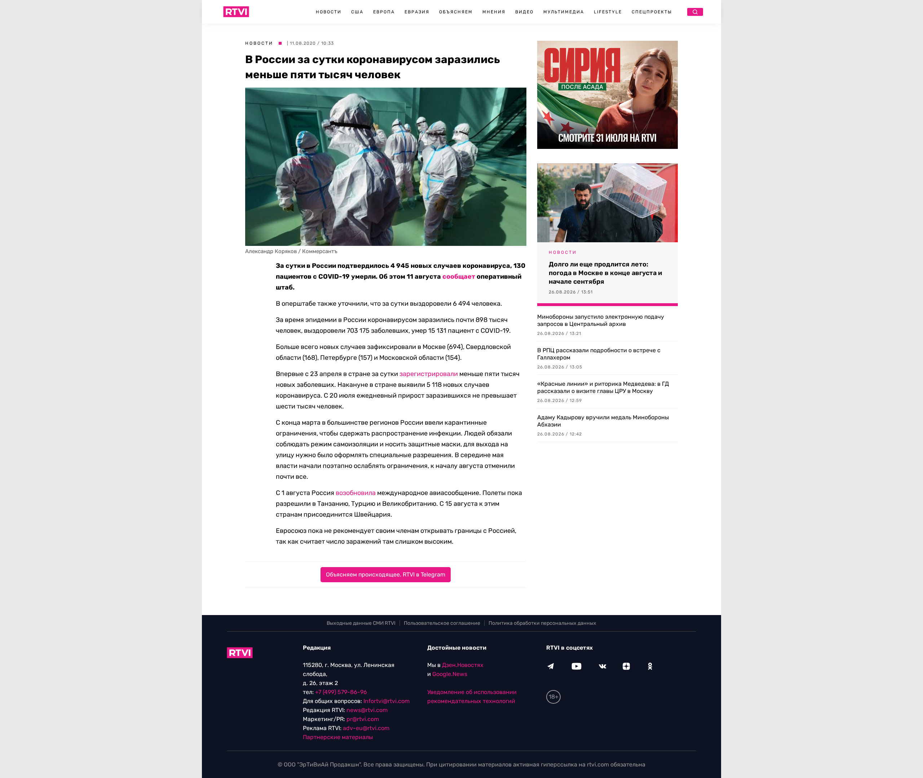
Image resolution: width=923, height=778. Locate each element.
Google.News (449, 674)
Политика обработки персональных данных (542, 623)
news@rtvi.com (367, 710)
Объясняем (456, 11)
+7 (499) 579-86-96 (341, 692)
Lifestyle (608, 11)
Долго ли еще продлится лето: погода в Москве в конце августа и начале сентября (605, 273)
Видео (524, 11)
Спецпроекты (652, 11)
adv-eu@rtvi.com (366, 728)
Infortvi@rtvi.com (386, 701)
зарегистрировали (428, 374)
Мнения (493, 11)
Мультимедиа (563, 11)
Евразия (417, 11)
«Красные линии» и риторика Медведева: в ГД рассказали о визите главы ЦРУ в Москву (603, 387)
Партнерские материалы (338, 737)
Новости (328, 11)
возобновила (356, 493)
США (357, 11)
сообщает (458, 276)
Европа (384, 11)
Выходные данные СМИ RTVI (361, 623)
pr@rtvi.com (362, 719)
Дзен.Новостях (462, 665)
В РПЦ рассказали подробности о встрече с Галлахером (599, 354)
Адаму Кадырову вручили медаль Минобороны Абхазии (603, 421)
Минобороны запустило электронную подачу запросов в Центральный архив (600, 320)
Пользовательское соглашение (442, 623)
